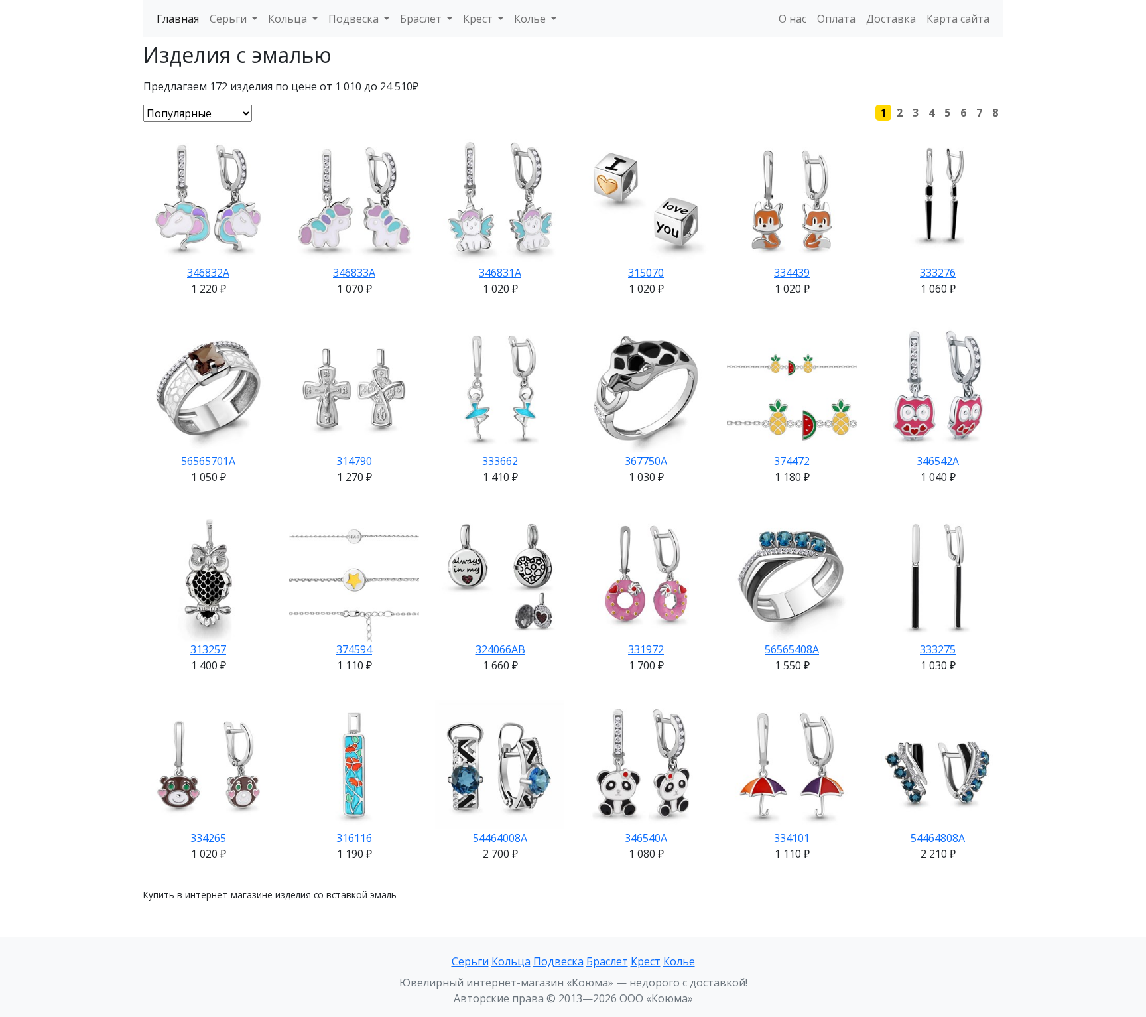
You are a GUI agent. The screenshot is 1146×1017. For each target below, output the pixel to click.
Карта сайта (957, 18)
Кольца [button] (289, 18)
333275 (938, 649)
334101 (792, 838)
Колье (679, 961)
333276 (938, 272)
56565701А (208, 461)
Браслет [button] (422, 18)
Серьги (470, 961)
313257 (208, 649)
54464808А (938, 838)
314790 (354, 461)
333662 (500, 461)
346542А (938, 461)
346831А (500, 272)
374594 (354, 649)
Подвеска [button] (354, 18)
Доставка (891, 18)
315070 (646, 272)
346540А (646, 838)
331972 (646, 649)
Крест (646, 961)
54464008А (500, 838)
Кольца (511, 961)
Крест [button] (479, 18)
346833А (354, 272)
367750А (646, 461)
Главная (178, 18)
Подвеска (558, 961)
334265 (208, 838)
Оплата (836, 18)
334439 (792, 272)
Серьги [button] (229, 18)
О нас (792, 18)
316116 (354, 838)
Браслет (607, 961)
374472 (792, 461)
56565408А (792, 649)
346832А (208, 272)
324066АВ (500, 649)
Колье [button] (531, 18)
